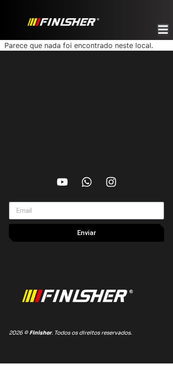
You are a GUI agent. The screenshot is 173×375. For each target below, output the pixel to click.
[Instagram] (111, 182)
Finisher (40, 332)
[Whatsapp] (86, 182)
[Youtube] (62, 182)
